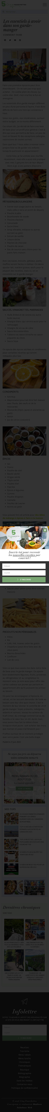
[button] (45, 530)
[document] (24, 556)
